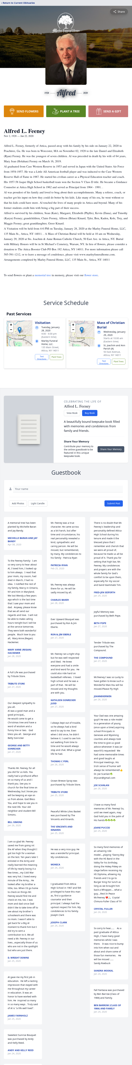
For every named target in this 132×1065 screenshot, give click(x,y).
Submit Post (113, 503)
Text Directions (41, 357)
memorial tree (43, 275)
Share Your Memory (111, 449)
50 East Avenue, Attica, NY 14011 (112, 353)
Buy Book (90, 412)
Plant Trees (56, 357)
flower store (91, 275)
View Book (72, 412)
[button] (20, 330)
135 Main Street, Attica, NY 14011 (50, 349)
